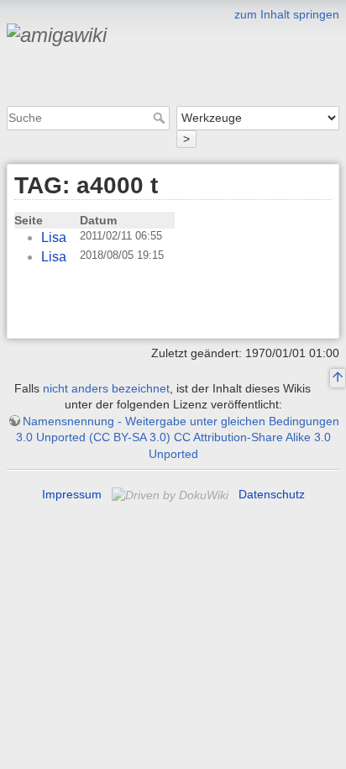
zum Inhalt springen (286, 14)
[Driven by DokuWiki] (172, 494)
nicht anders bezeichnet (106, 388)
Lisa (53, 237)
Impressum (72, 494)
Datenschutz (272, 494)
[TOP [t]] (337, 378)
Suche (161, 118)
